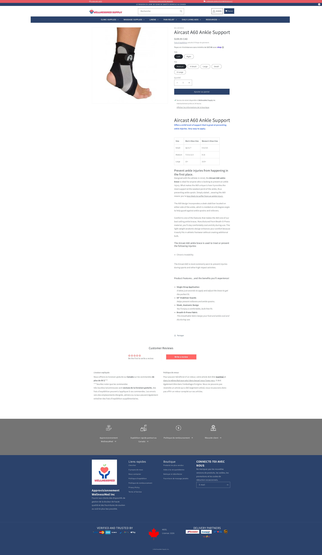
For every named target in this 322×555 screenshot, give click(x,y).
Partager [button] (180, 335)
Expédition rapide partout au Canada (144, 439)
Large (205, 66)
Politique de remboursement (177, 437)
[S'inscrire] (227, 485)
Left (178, 56)
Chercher (132, 465)
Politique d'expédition (138, 478)
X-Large (180, 72)
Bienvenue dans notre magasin (161, 1)
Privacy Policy (134, 487)
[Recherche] (181, 11)
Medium (180, 66)
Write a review (181, 357)
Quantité (177, 78)
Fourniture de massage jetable (175, 478)
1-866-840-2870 (96, 1)
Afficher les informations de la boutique (193, 107)
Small (216, 66)
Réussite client (211, 437)
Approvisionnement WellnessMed (109, 439)
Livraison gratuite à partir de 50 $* (219, 1)
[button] (229, 11)
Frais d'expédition (180, 42)
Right (189, 56)
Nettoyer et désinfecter (172, 474)
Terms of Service (135, 492)
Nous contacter (135, 474)
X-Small (193, 66)
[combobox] (161, 11)
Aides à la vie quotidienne (173, 470)
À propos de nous (136, 470)
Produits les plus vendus (173, 465)
